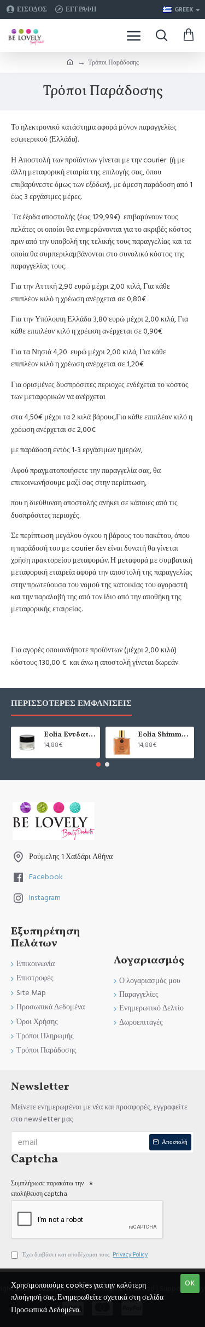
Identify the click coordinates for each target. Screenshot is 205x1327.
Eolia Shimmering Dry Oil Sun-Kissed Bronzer (164, 735)
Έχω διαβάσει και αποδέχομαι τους (85, 1254)
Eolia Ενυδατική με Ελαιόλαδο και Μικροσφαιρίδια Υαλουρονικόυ (70, 735)
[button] (98, 764)
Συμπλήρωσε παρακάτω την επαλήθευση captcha (47, 1189)
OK (190, 1283)
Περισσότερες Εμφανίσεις (71, 704)
